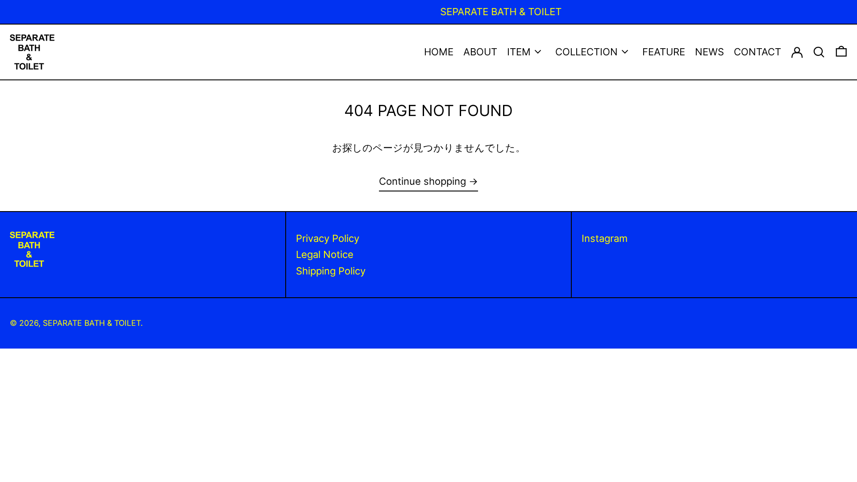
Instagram (605, 238)
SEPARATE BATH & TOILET (92, 323)
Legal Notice (325, 254)
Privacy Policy (327, 238)
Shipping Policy (331, 271)
